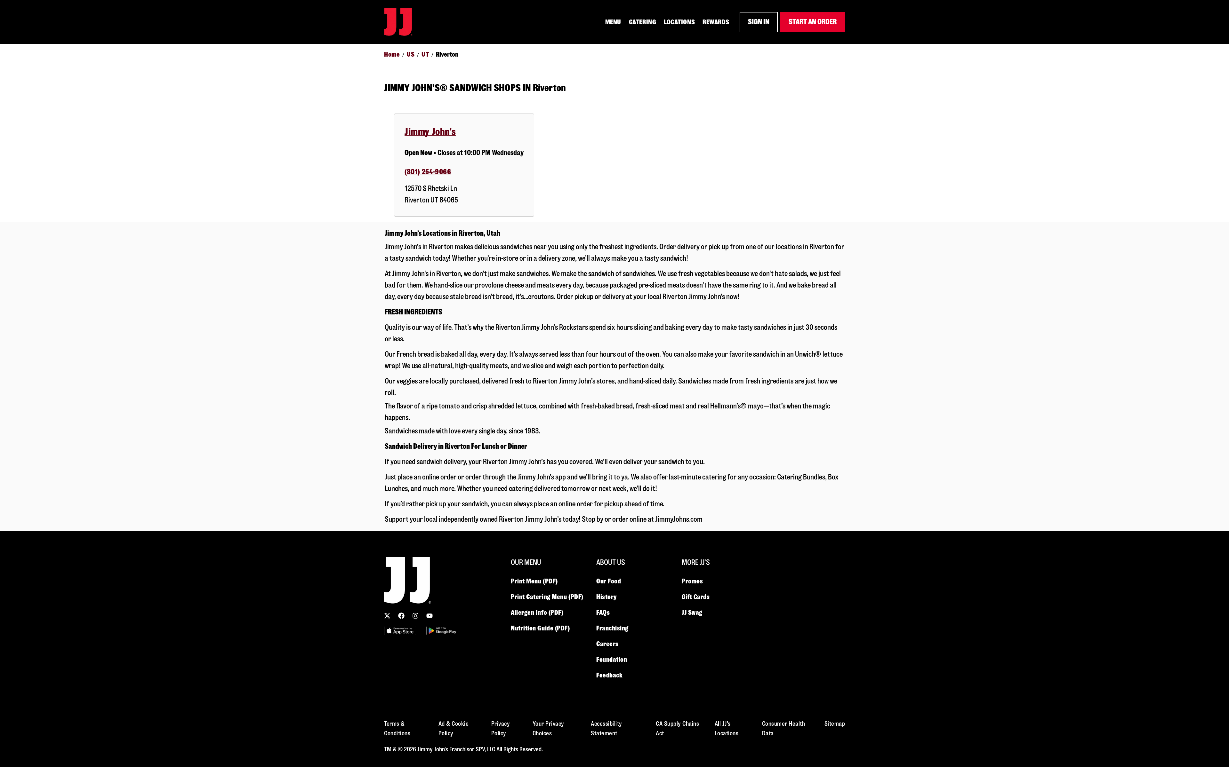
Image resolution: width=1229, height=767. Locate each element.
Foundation (611, 659)
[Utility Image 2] (442, 631)
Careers (607, 643)
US (410, 54)
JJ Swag (692, 612)
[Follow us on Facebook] (401, 616)
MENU (613, 22)
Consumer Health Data (783, 728)
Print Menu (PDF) (534, 581)
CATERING (642, 22)
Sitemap (834, 724)
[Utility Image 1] (400, 631)
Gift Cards (696, 596)
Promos (692, 581)
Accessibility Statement (606, 728)
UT (425, 54)
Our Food (608, 581)
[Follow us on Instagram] (415, 616)
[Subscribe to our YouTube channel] (429, 616)
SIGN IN (758, 22)
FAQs (603, 612)
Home (392, 54)
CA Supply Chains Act (677, 728)
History (606, 596)
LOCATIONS (679, 22)
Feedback (609, 675)
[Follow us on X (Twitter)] (387, 616)
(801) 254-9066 (428, 172)
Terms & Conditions (397, 728)
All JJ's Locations (727, 728)
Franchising (612, 628)
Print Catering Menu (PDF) (547, 596)
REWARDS (716, 22)
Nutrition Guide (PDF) (540, 628)
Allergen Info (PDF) (537, 612)
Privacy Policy (500, 728)
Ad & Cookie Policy (453, 728)
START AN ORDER (813, 22)
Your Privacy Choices (548, 728)
